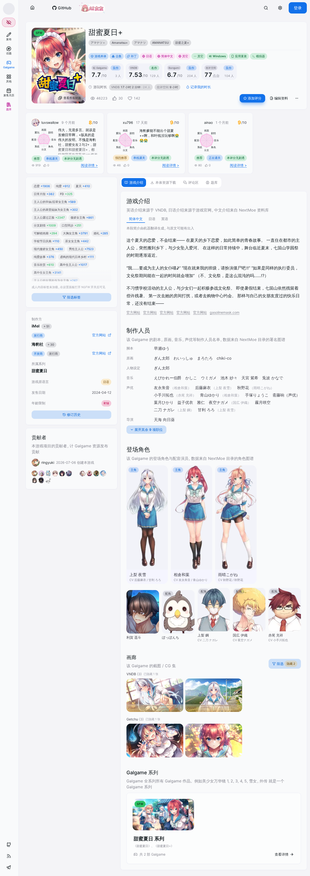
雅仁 (201, 402)
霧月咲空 (263, 402)
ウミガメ (209, 377)
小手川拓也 (164, 395)
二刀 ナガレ (164, 409)
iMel (41, 326)
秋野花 (243, 387)
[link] (8, 36)
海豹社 (43, 344)
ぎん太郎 (162, 358)
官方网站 (133, 312)
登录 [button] (298, 7)
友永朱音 (162, 387)
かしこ (191, 377)
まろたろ (205, 358)
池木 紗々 (229, 377)
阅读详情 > (89, 165)
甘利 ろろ (206, 409)
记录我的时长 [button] (200, 87)
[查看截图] (154, 695)
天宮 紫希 (249, 377)
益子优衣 (185, 402)
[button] (32, 7)
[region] (194, 43)
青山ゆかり (210, 395)
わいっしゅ (183, 358)
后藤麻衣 (203, 387)
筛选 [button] (286, 664)
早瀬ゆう (162, 348)
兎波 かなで (272, 377)
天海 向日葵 (164, 419)
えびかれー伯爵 (167, 377)
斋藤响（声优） (286, 395)
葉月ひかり (164, 402)
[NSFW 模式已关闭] (8, 22)
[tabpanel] (213, 530)
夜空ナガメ (218, 402)
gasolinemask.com (224, 312)
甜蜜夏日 (39, 370)
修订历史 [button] (74, 414)
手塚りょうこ (257, 395)
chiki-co (224, 358)
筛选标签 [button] (74, 297)
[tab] (134, 182)
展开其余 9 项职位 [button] (149, 429)
